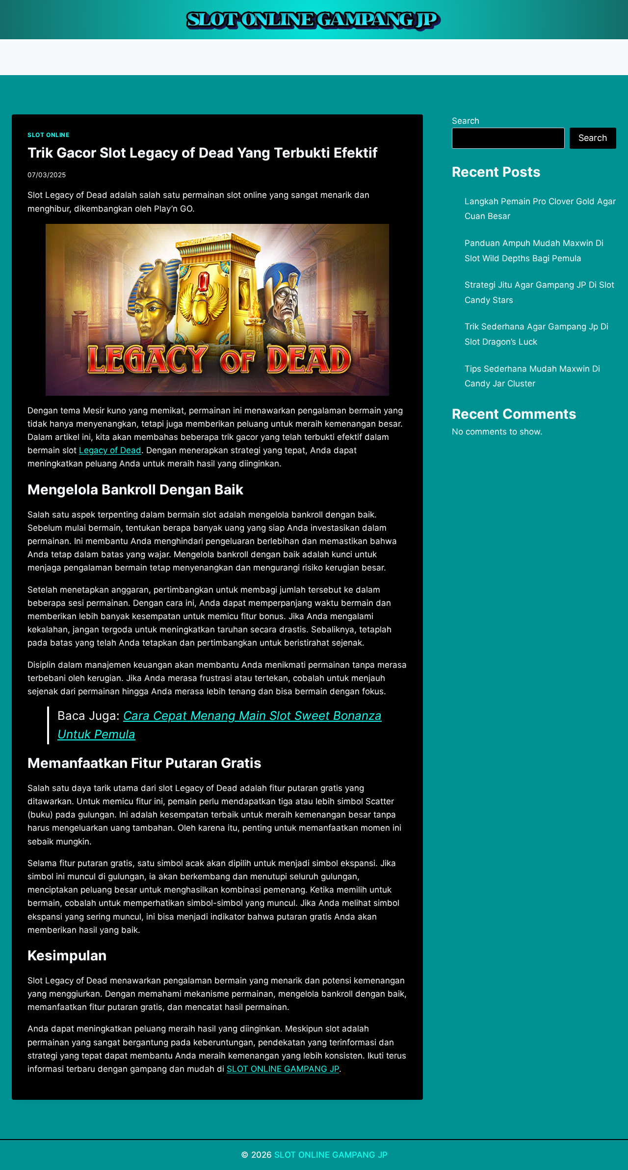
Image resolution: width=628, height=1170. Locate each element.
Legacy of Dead (110, 450)
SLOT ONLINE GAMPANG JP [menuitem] (283, 1069)
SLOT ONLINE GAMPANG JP (331, 1155)
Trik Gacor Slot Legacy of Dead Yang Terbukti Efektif (202, 152)
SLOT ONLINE (48, 134)
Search (465, 121)
